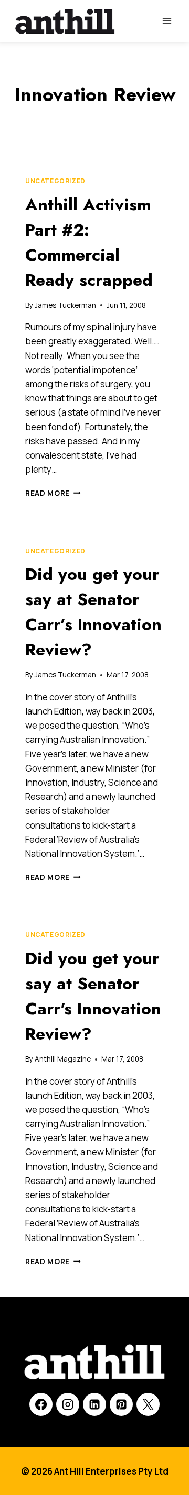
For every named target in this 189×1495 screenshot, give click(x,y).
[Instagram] (67, 1404)
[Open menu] (166, 21)
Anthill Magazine (63, 1059)
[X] (148, 1404)
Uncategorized (55, 180)
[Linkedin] (94, 1404)
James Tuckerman (65, 305)
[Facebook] (40, 1404)
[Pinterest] (121, 1404)
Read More (53, 493)
